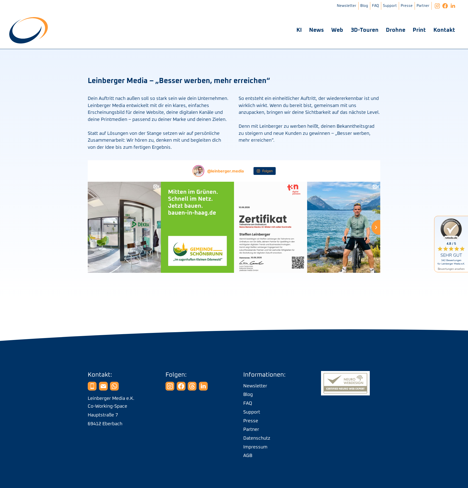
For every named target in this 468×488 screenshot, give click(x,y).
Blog (364, 6)
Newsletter (346, 6)
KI (299, 30)
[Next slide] (378, 227)
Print (419, 30)
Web (337, 30)
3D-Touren (365, 30)
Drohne (395, 30)
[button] (437, 6)
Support (390, 6)
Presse (407, 6)
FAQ (375, 6)
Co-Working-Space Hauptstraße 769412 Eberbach (107, 415)
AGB (247, 455)
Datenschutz (256, 438)
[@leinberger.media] (198, 171)
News (316, 30)
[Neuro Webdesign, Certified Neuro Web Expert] (345, 394)
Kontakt (444, 30)
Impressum (255, 447)
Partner (423, 6)
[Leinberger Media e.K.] (28, 30)
